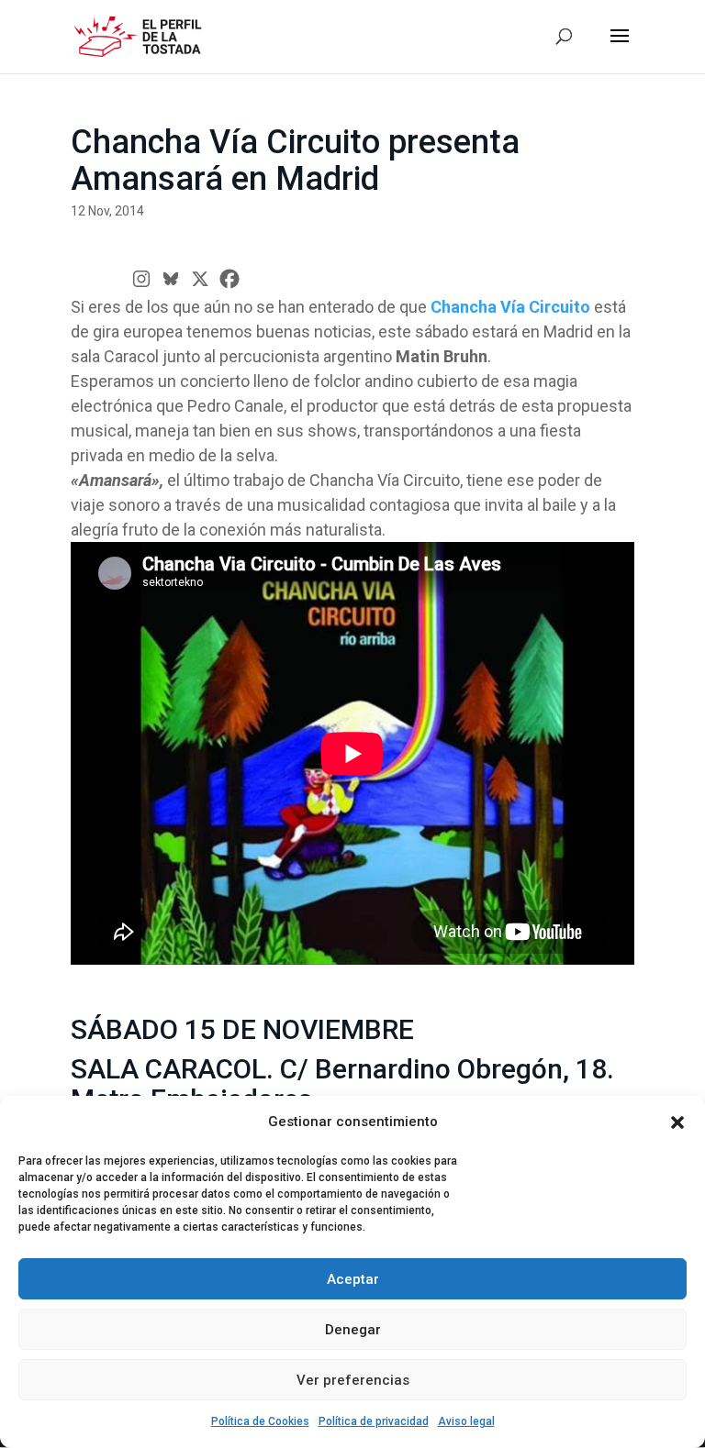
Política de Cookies (260, 1421)
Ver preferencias (353, 1380)
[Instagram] (141, 279)
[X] (200, 279)
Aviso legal (466, 1421)
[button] (677, 1122)
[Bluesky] (171, 279)
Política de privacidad (374, 1421)
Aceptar (353, 1279)
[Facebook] (229, 279)
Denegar (353, 1329)
